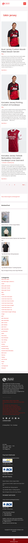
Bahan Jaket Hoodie (5, 288)
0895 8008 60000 (7, 513)
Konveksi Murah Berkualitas (7, 350)
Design (2, 314)
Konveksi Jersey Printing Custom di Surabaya (12, 103)
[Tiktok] (9, 418)
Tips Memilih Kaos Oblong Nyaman (10, 254)
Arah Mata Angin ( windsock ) (7, 281)
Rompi (2, 361)
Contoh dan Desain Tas (6, 307)
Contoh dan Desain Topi (6, 309)
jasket (2, 333)
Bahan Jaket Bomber (5, 285)
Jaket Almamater (5, 318)
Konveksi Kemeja (5, 348)
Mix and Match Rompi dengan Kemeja (11, 414)
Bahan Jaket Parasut (5, 290)
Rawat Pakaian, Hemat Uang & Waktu (10, 224)
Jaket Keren (3, 326)
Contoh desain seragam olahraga (8, 311)
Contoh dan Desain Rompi (7, 303)
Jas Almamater (4, 331)
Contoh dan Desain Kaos (6, 298)
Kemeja (3, 344)
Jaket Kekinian (4, 324)
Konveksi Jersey (10, 162)
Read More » (4, 70)
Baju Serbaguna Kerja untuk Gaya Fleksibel (11, 270)
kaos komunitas (4, 337)
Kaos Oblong (4, 339)
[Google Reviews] (3, 418)
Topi (2, 363)
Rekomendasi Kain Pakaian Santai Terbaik (12, 409)
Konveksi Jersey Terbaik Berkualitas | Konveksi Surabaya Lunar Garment (12, 158)
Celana (2, 294)
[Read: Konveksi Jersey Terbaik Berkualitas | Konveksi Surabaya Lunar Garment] (14, 140)
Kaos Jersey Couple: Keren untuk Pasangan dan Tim (14, 412)
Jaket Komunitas (4, 329)
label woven (4, 352)
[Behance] (18, 418)
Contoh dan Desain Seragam (7, 305)
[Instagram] (12, 418)
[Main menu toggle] (24, 3)
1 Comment (4, 162)
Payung (3, 357)
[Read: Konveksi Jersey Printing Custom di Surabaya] (14, 87)
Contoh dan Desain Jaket (6, 296)
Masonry (3, 355)
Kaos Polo (3, 342)
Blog (2, 54)
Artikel (2, 283)
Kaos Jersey (3, 335)
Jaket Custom (4, 322)
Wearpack (3, 368)
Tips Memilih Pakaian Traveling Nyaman (11, 267)
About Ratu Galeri (5, 279)
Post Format (4, 359)
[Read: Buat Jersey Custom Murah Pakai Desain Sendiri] (14, 34)
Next (24, 184)
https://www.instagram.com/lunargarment (10, 196)
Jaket (2, 316)
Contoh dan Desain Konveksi (7, 301)
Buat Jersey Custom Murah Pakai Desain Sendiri (13, 50)
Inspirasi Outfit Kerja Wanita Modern (11, 411)
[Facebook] (6, 418)
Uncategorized (4, 365)
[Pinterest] (15, 418)
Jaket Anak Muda (5, 320)
